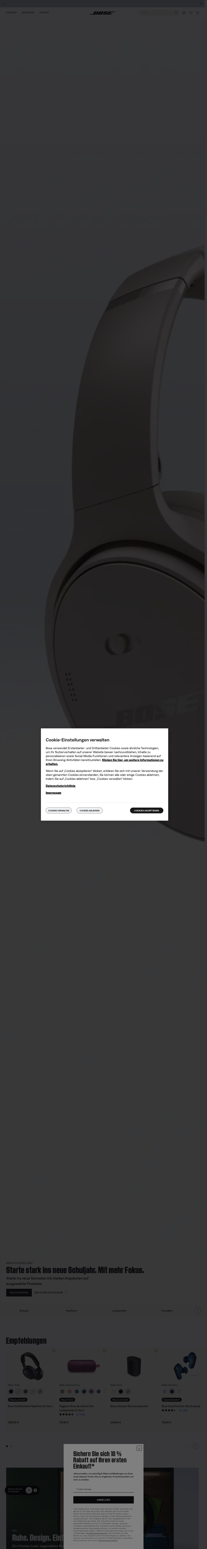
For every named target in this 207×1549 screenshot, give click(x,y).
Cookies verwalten (58, 810)
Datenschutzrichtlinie (60, 785)
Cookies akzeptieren (146, 810)
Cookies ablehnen (90, 810)
